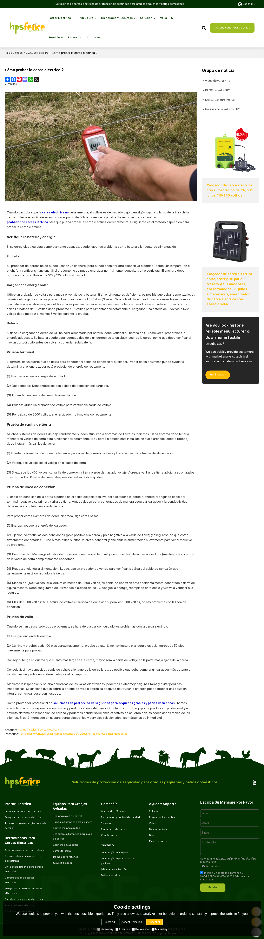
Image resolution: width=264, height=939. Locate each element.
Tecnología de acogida (114, 852)
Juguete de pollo (63, 863)
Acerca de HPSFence (113, 811)
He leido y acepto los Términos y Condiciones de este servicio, (224, 876)
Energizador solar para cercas (23, 811)
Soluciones (155, 811)
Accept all (154, 922)
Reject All (109, 922)
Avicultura (86, 18)
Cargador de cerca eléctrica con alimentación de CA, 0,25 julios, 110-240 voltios (230, 190)
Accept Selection (131, 922)
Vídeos (153, 823)
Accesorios (212, 866)
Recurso (73, 37)
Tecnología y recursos (117, 18)
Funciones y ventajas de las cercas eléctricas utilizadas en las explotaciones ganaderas (73, 734)
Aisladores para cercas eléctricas (25, 850)
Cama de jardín (62, 851)
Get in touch (217, 374)
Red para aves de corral (67, 816)
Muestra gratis (158, 841)
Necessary (107, 929)
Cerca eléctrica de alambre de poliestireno (23, 858)
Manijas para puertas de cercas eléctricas (24, 891)
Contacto (93, 37)
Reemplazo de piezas (114, 829)
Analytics (124, 929)
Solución (146, 18)
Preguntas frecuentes (162, 817)
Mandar (213, 887)
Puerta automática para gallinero (72, 822)
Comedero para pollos (66, 828)
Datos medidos (110, 875)
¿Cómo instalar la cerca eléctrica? (38, 730)
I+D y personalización (114, 869)
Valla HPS (166, 18)
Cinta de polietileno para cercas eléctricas (24, 869)
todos (19, 53)
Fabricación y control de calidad (120, 817)
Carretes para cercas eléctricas (24, 899)
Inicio (9, 53)
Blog (151, 835)
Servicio (54, 37)
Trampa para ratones (65, 857)
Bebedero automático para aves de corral (72, 836)
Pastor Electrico (59, 18)
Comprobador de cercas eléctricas (20, 880)
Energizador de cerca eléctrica (23, 817)
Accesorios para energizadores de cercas (25, 825)
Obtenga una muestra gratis (232, 27)
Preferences (142, 929)
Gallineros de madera (66, 845)
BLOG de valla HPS (37, 53)
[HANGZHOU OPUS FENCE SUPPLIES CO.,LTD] (27, 28)
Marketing (161, 929)
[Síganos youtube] (254, 782)
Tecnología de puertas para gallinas (117, 861)
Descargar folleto (159, 829)
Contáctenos (109, 835)
